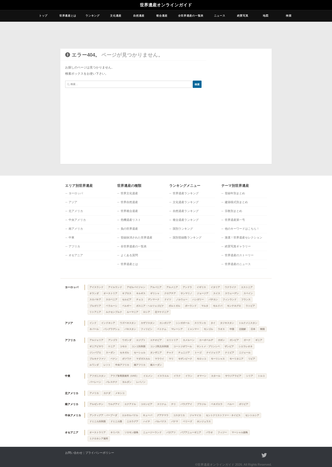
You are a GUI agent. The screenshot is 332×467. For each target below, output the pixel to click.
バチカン (213, 299)
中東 (71, 237)
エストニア (247, 287)
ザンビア (229, 346)
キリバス (115, 432)
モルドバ (217, 305)
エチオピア (156, 340)
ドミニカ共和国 (98, 421)
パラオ (209, 432)
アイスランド (96, 287)
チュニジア (184, 352)
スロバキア (95, 299)
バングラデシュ (112, 329)
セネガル (124, 352)
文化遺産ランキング (186, 202)
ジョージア (202, 293)
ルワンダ (94, 365)
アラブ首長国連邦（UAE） (124, 375)
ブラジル (201, 404)
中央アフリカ (122, 365)
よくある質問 (129, 255)
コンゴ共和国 (138, 346)
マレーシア (177, 329)
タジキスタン (227, 323)
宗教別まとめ (233, 211)
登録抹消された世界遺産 (136, 237)
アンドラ (187, 287)
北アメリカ (76, 211)
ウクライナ (230, 287)
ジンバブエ (95, 352)
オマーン (201, 375)
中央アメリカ (77, 219)
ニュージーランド (152, 432)
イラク (177, 375)
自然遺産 (138, 15)
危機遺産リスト (131, 219)
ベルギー (126, 305)
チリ (173, 404)
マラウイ (159, 358)
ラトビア (250, 305)
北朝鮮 (242, 329)
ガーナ (247, 340)
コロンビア (146, 404)
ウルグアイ (114, 404)
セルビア (126, 299)
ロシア (146, 312)
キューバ (147, 415)
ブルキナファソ (98, 358)
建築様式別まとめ (236, 202)
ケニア (111, 346)
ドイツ (167, 299)
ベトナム (161, 329)
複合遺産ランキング (186, 219)
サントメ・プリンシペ (208, 346)
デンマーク (153, 299)
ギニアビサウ (96, 346)
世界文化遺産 (129, 193)
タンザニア (156, 352)
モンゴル (208, 329)
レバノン (140, 382)
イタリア (215, 287)
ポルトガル (174, 305)
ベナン (113, 358)
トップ (43, 15)
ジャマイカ (195, 415)
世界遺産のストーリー (239, 255)
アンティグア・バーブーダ (103, 415)
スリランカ (200, 323)
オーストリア (110, 293)
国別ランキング (183, 228)
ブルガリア (95, 305)
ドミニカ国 (116, 421)
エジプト (140, 340)
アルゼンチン (96, 404)
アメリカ (94, 393)
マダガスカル (143, 358)
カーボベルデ (206, 340)
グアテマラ (162, 415)
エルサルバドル (130, 415)
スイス (216, 293)
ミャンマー (193, 329)
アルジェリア (96, 340)
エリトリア (172, 340)
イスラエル (163, 375)
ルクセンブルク (114, 312)
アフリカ (74, 246)
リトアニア (95, 312)
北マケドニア (162, 312)
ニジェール (245, 352)
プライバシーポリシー (99, 452)
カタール (215, 375)
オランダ (94, 293)
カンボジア (165, 323)
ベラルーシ (111, 305)
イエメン (148, 375)
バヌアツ (171, 432)
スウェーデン (232, 293)
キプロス (126, 293)
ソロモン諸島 (131, 432)
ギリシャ (154, 293)
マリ (171, 358)
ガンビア (234, 340)
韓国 (262, 329)
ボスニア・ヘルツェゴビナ (150, 305)
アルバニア (156, 287)
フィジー (222, 432)
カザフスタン (148, 323)
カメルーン (188, 340)
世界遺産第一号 (235, 219)
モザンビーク (185, 358)
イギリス (201, 287)
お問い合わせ (73, 452)
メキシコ (119, 393)
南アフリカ (139, 365)
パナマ (174, 421)
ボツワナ (126, 358)
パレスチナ (111, 382)
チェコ (139, 299)
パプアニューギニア (190, 432)
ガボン (221, 340)
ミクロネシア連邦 (99, 438)
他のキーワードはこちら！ (242, 228)
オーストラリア (98, 432)
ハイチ (146, 421)
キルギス (140, 293)
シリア (249, 375)
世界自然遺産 (129, 202)
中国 (232, 329)
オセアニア (76, 255)
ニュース (219, 15)
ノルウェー (182, 299)
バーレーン (95, 382)
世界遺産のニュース (238, 264)
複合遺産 (162, 15)
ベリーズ (187, 421)
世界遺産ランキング (186, 193)
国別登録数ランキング (187, 237)
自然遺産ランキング (186, 211)
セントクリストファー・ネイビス (223, 415)
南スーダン (156, 365)
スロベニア (111, 299)
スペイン (248, 293)
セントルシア (252, 415)
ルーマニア (132, 312)
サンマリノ (186, 293)
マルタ (204, 305)
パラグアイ (186, 404)
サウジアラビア (233, 375)
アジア (73, 202)
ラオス (221, 329)
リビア (251, 358)
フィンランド (230, 299)
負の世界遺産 (129, 228)
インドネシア (108, 323)
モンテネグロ (234, 305)
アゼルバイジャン (136, 287)
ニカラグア (132, 421)
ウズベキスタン (128, 323)
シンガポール (183, 323)
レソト (107, 365)
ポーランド (191, 305)
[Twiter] (264, 455)
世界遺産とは (67, 15)
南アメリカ (76, 228)
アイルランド (115, 287)
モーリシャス (218, 358)
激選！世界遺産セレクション (243, 237)
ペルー (230, 404)
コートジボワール (182, 346)
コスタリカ (179, 415)
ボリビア (243, 404)
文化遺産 (115, 15)
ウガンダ (126, 340)
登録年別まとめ (235, 193)
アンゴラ (112, 340)
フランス (246, 299)
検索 (288, 15)
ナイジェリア (213, 352)
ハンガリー (198, 299)
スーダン (110, 352)
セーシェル (139, 352)
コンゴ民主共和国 (159, 346)
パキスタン (130, 329)
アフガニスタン (98, 375)
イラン (188, 375)
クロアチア (170, 293)
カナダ (107, 393)
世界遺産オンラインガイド (166, 5)
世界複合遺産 (129, 211)
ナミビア (229, 352)
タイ (213, 323)
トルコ (261, 375)
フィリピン (146, 329)
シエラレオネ (245, 346)
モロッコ (201, 358)
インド (93, 323)
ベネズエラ (216, 404)
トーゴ (198, 352)
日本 (253, 329)
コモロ (123, 346)
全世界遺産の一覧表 (190, 15)
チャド (170, 352)
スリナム (161, 404)
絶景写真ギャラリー (238, 246)
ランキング (92, 15)
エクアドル (130, 404)
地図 (265, 15)
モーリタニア (236, 358)
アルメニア (172, 287)
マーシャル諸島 (240, 432)
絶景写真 (242, 15)
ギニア (258, 340)
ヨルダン (126, 382)
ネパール (94, 329)
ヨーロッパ (76, 193)
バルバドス (160, 421)
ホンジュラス (204, 421)
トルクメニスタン (248, 323)
